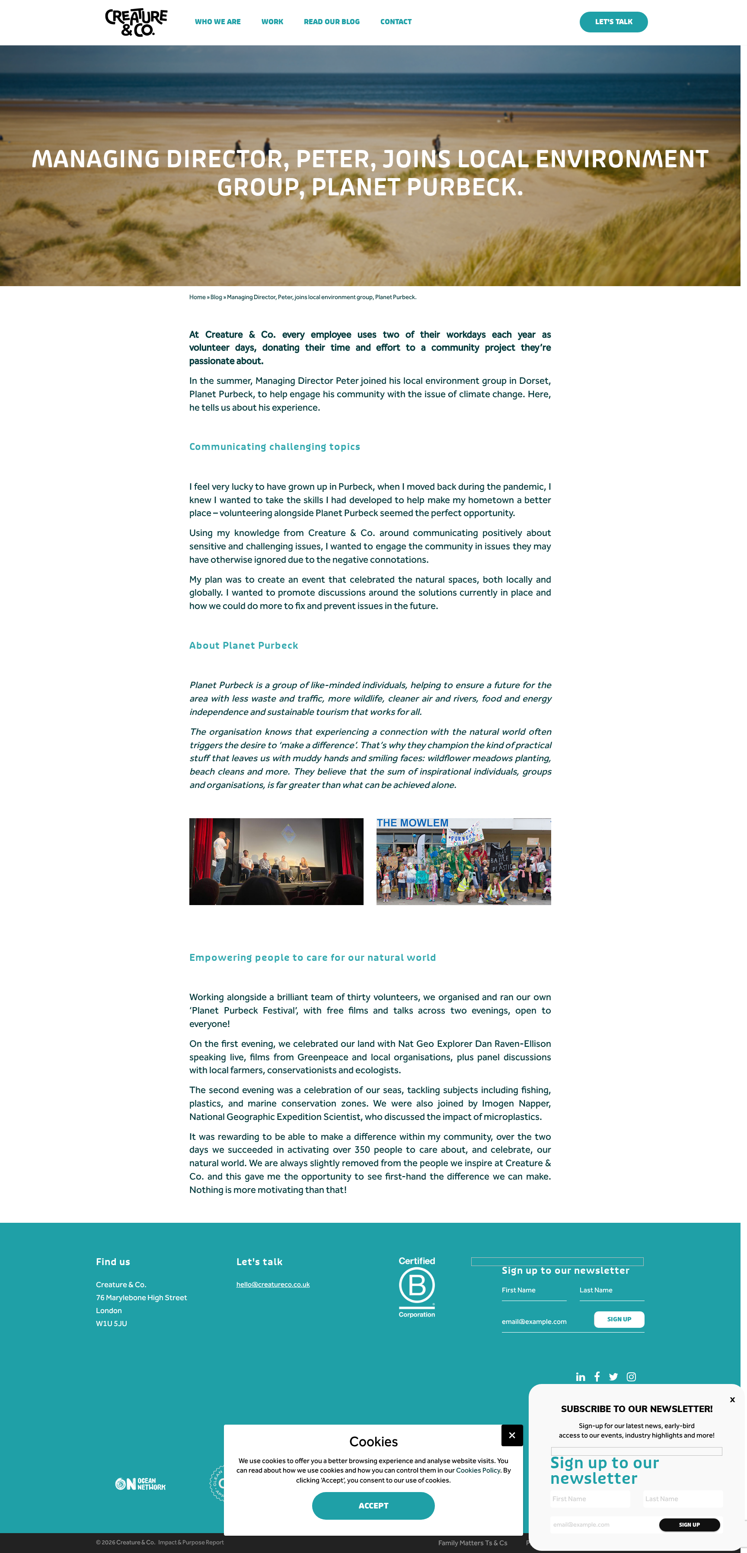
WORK (272, 21)
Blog (217, 297)
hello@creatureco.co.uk (273, 1284)
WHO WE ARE (218, 21)
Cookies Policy (478, 1470)
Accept (374, 1506)
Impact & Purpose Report (191, 1542)
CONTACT (396, 21)
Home (197, 297)
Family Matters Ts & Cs (473, 1543)
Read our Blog (332, 21)
